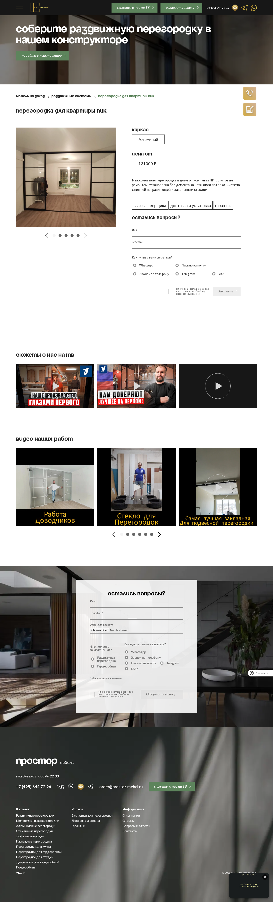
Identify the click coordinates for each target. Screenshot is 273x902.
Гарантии (78, 825)
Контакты (130, 831)
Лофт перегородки (30, 836)
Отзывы (129, 820)
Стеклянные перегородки (34, 831)
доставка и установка (190, 205)
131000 (147, 163)
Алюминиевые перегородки (36, 825)
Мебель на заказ (30, 96)
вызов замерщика (150, 205)
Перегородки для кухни (33, 846)
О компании (131, 815)
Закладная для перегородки (92, 815)
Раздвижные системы (71, 96)
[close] (271, 673)
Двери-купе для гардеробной (37, 862)
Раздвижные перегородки (35, 815)
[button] (46, 235)
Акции (20, 872)
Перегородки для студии (34, 856)
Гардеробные (25, 867)
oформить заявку (180, 7)
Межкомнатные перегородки (37, 820)
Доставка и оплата (86, 820)
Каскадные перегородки (34, 841)
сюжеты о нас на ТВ (133, 7)
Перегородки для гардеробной (39, 851)
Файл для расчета (101, 624)
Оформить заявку (160, 694)
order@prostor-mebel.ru (121, 787)
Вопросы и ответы (136, 825)
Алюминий (148, 139)
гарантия (223, 205)
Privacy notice (262, 673)
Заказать (225, 291)
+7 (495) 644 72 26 (33, 786)
